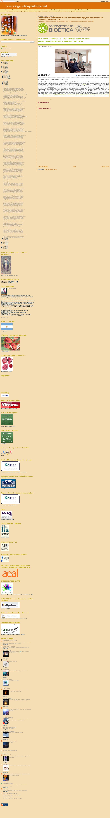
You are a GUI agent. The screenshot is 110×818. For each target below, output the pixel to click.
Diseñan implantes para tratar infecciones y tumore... (13, 124)
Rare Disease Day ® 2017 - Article (10, 223)
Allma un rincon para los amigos (10, 793)
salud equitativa (12, 288)
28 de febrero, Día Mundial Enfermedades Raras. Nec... (14, 128)
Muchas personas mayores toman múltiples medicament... (14, 135)
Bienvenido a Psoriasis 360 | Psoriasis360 (12, 798)
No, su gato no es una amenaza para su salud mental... (14, 148)
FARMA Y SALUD (7, 789)
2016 (3, 239)
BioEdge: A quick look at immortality (10, 177)
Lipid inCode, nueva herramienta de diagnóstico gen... (13, 109)
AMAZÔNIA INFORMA (8, 783)
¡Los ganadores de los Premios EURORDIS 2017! (13, 230)
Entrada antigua (105, 166)
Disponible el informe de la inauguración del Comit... (13, 229)
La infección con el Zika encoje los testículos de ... (13, 159)
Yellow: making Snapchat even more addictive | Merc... (13, 129)
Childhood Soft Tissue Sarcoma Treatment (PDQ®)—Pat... (14, 98)
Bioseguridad (6, 669)
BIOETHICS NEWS (47, 46)
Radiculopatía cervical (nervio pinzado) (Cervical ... (13, 171)
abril (4, 84)
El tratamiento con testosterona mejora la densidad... (13, 211)
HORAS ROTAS (6, 688)
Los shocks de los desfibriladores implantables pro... (13, 139)
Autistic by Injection (7, 754)
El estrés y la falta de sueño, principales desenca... (13, 212)
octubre (5, 77)
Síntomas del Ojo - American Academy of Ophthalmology (14, 165)
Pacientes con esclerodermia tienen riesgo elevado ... (13, 126)
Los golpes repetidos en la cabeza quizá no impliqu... (13, 169)
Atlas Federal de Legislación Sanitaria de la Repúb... (13, 88)
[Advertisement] (50, 155)
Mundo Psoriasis (6, 764)
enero (4, 238)
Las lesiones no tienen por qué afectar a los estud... (13, 138)
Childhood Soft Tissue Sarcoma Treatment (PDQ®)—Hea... (14, 97)
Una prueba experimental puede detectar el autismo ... (13, 143)
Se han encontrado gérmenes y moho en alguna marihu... (14, 141)
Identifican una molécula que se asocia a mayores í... (13, 197)
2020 (3, 70)
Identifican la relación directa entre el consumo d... (13, 199)
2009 (3, 248)
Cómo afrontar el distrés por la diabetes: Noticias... (13, 163)
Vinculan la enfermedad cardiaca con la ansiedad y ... (13, 144)
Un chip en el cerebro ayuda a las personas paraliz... (13, 146)
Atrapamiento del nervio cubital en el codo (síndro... (13, 172)
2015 (3, 241)
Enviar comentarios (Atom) (51, 169)
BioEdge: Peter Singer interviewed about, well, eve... (13, 176)
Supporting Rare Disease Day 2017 (10, 91)
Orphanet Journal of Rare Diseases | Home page (12, 205)
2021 (3, 68)
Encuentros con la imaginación (10, 750)
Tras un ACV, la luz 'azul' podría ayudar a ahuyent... (13, 156)
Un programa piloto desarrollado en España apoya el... (13, 215)
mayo (4, 83)
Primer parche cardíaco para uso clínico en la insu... (13, 186)
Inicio (74, 166)
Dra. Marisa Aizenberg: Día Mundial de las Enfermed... (13, 89)
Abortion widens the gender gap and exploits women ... (13, 218)
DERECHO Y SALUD (7, 679)
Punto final (5, 751)
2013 (3, 243)
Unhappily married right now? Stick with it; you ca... (13, 219)
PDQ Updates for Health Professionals (10, 95)
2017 (3, 74)
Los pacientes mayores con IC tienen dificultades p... (13, 193)
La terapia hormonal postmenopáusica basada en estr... (14, 111)
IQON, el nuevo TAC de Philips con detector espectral (13, 189)
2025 (3, 63)
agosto (4, 79)
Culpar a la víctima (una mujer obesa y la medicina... (13, 231)
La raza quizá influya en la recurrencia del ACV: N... (13, 161)
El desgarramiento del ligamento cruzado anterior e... (13, 168)
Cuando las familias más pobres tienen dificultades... (13, 136)
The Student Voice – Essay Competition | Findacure (13, 203)
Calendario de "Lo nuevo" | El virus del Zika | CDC (13, 184)
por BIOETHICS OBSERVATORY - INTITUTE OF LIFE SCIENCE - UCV (92, 75)
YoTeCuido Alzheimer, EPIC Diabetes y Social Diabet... (13, 202)
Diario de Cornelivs (7, 698)
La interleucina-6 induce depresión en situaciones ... (13, 198)
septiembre (5, 78)
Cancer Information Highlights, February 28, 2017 (12, 103)
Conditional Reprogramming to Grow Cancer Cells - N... (14, 105)
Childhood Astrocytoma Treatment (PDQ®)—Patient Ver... (14, 101)
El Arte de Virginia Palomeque (9, 741)
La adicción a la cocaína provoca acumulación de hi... (13, 115)
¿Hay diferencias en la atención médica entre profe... (13, 236)
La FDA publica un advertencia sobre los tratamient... (13, 132)
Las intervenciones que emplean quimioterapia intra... (13, 125)
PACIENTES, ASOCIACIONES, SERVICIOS (11, 225)
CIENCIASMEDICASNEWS (9, 646)
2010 (3, 247)
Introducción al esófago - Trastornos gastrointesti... (13, 170)
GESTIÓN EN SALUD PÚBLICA (10, 640)
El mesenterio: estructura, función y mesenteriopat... (13, 232)
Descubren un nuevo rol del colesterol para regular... (13, 196)
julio (4, 81)
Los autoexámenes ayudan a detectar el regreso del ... (14, 164)
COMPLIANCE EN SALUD (14, 680)
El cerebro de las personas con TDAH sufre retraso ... (13, 188)
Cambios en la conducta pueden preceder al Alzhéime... (14, 209)
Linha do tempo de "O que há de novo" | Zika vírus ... (13, 183)
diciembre (5, 75)
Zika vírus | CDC (6, 181)
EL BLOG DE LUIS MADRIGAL (9, 727)
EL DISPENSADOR (7, 650)
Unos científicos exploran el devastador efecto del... (13, 145)
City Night (11, 742)
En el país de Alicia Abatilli (9, 659)
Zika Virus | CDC (6, 182)
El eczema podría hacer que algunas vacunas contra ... (14, 134)
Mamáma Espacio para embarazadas (11, 795)
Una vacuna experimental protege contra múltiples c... (13, 117)
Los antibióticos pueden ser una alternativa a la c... (13, 110)
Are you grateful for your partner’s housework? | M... (13, 217)
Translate (12, 56)
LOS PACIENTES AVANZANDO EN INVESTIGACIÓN (13, 222)
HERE (84, 84)
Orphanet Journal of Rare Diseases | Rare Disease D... (14, 90)
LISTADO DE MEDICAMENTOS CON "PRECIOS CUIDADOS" (15, 790)
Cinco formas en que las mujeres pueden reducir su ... (13, 237)
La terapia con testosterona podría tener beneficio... (13, 150)
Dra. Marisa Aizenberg (8, 717)
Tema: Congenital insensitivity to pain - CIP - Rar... (13, 226)
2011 (3, 246)
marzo (4, 85)
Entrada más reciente (43, 166)
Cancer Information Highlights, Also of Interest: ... (12, 104)
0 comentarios (105, 77)
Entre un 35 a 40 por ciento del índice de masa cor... (13, 121)
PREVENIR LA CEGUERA (8, 731)
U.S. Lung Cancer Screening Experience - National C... (14, 108)
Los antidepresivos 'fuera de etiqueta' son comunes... (13, 157)
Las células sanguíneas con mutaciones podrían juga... (14, 118)
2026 (3, 62)
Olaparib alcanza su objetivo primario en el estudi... (13, 208)
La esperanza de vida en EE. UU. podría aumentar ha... (14, 158)
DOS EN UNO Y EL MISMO (8, 728)
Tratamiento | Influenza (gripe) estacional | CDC (12, 175)
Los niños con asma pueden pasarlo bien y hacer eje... (14, 166)
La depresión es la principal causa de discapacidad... (13, 179)
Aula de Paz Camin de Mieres (9, 708)
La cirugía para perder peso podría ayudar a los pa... (13, 137)
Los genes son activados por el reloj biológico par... (13, 112)
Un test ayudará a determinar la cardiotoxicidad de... (13, 185)
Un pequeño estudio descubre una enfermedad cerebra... (14, 142)
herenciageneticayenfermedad (26, 6)
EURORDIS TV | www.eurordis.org (10, 227)
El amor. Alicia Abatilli (13, 661)
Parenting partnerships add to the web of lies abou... (13, 130)
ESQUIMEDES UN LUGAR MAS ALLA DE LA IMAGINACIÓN (16, 774)
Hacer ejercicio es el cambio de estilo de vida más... (13, 213)
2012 (3, 244)
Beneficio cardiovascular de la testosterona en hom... (13, 192)
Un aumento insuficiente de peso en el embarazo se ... (13, 155)
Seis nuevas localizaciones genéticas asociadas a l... (13, 191)
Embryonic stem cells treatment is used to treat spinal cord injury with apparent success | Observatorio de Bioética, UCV (66, 21)
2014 (3, 242)
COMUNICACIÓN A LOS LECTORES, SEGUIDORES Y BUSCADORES (17, 131)
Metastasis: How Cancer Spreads (9, 102)
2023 (3, 66)
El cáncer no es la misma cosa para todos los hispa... (13, 149)
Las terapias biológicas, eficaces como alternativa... (13, 114)
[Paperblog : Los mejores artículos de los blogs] (5, 396)
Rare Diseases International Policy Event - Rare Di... (13, 224)
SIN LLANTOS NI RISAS (14, 775)
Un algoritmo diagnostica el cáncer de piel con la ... (13, 190)
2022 (3, 67)
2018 (3, 72)
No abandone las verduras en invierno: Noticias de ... (13, 152)
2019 (3, 71)
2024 (3, 65)
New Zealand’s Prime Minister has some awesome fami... (14, 216)
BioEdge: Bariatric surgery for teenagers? (11, 178)
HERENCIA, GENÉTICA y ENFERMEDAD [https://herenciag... (15, 92)
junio (4, 82)
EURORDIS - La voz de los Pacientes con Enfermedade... (14, 220)
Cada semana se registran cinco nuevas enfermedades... (14, 123)
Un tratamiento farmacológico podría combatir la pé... (13, 210)
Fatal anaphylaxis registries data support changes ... (13, 204)
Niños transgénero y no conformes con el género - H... (14, 173)
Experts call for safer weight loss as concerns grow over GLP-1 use (16, 647)
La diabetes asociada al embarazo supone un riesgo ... (14, 162)
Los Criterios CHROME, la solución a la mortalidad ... (13, 195)
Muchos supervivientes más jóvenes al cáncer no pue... (14, 151)
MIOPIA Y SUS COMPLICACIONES (16, 732)
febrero (5, 87)
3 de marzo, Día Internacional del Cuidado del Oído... (13, 96)
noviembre (5, 76)
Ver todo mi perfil (4, 317)
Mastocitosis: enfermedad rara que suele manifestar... (13, 122)
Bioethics (40, 46)
